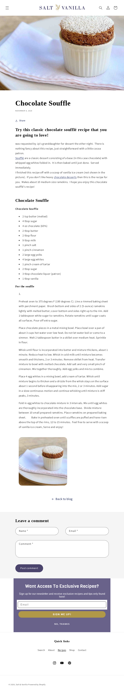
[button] (7, 7)
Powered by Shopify (36, 684)
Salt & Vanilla (22, 684)
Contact (82, 650)
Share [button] (22, 120)
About (51, 650)
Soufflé (19, 158)
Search (41, 650)
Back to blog (64, 499)
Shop (72, 650)
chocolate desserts (65, 177)
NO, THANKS (62, 624)
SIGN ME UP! (62, 614)
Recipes (62, 650)
